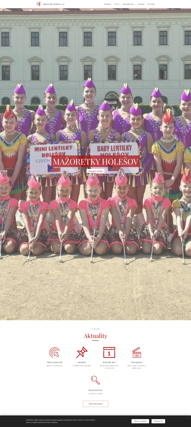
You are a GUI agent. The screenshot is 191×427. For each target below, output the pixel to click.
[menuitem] (108, 4)
